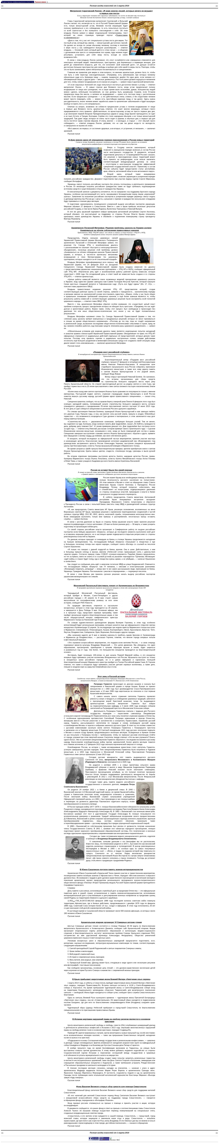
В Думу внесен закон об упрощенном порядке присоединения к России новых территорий (111, 140)
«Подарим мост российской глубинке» (111, 352)
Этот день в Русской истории (111, 676)
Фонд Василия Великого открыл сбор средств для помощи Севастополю (111, 1087)
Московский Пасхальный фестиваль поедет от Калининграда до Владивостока (111, 586)
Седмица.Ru (125, 1030)
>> (217, 6)
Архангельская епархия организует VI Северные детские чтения (111, 922)
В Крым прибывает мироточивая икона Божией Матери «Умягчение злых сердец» (111, 979)
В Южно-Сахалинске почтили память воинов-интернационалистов (111, 869)
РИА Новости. (87, 603)
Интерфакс (77, 181)
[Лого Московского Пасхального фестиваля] (136, 606)
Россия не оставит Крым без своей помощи (111, 470)
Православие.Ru (93, 985)
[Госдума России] (83, 161)
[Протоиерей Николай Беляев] (82, 370)
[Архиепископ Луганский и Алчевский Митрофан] (136, 251)
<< (2, 6)
